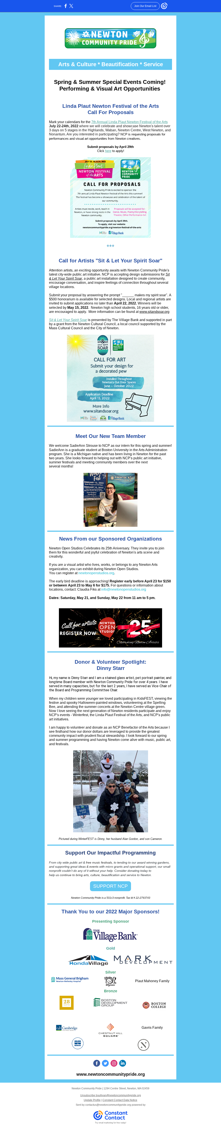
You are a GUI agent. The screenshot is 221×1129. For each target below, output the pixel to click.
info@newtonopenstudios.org (123, 589)
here (108, 151)
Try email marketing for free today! (110, 1123)
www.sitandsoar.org (154, 312)
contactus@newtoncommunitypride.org (108, 1104)
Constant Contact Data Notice (120, 1100)
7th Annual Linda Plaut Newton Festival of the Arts (129, 122)
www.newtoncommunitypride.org (110, 1074)
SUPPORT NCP (110, 886)
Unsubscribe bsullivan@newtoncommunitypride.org (110, 1095)
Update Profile (92, 1100)
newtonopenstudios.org (96, 573)
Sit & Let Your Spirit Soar (68, 320)
